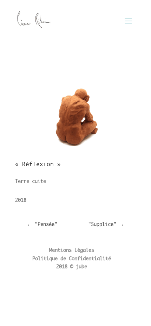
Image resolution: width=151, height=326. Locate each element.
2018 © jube (71, 266)
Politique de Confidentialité (71, 258)
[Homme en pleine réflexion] (75, 151)
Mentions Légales (71, 250)
